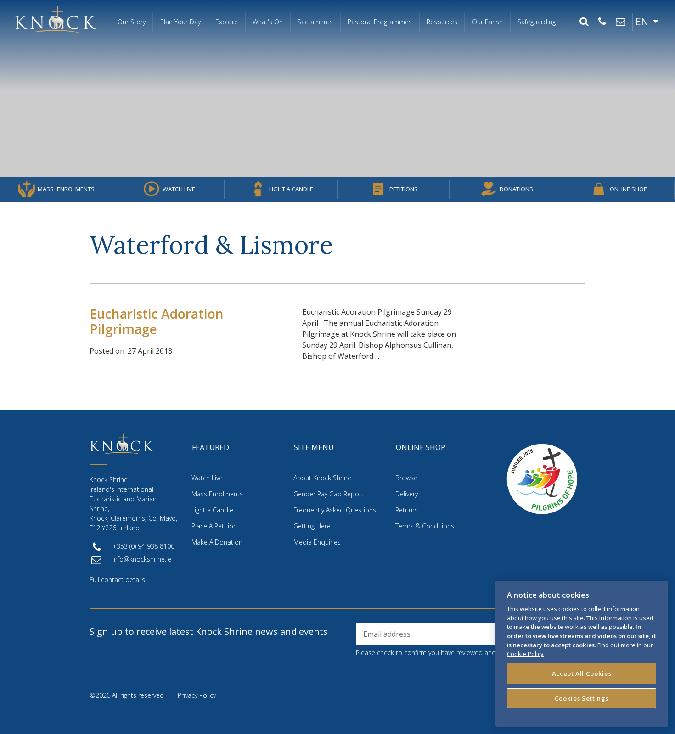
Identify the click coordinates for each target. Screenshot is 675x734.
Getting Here (312, 526)
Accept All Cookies (582, 673)
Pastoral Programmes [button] (380, 21)
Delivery (406, 493)
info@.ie (141, 559)
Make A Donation (216, 542)
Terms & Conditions (424, 526)
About (322, 477)
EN (643, 21)
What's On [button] (268, 21)
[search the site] (583, 22)
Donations (516, 189)
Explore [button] (226, 21)
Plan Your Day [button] (180, 21)
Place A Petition (214, 526)
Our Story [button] (132, 21)
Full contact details (117, 579)
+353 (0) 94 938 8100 (143, 546)
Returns (406, 510)
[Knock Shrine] (55, 19)
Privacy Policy (197, 695)
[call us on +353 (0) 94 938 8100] (602, 22)
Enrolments (66, 189)
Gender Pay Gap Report (328, 493)
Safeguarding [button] (537, 21)
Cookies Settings (582, 698)
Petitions (403, 189)
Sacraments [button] (315, 21)
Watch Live (179, 189)
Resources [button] (442, 21)
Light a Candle (291, 189)
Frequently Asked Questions (334, 510)
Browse (406, 477)
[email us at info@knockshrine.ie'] (620, 22)
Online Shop (628, 189)
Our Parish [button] (487, 21)
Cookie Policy (525, 654)
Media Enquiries (317, 542)
